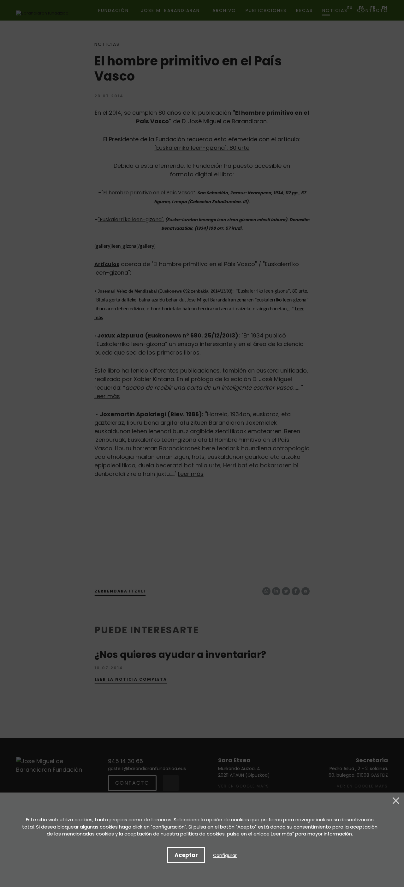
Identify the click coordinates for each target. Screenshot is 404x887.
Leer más (281, 833)
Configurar (225, 855)
